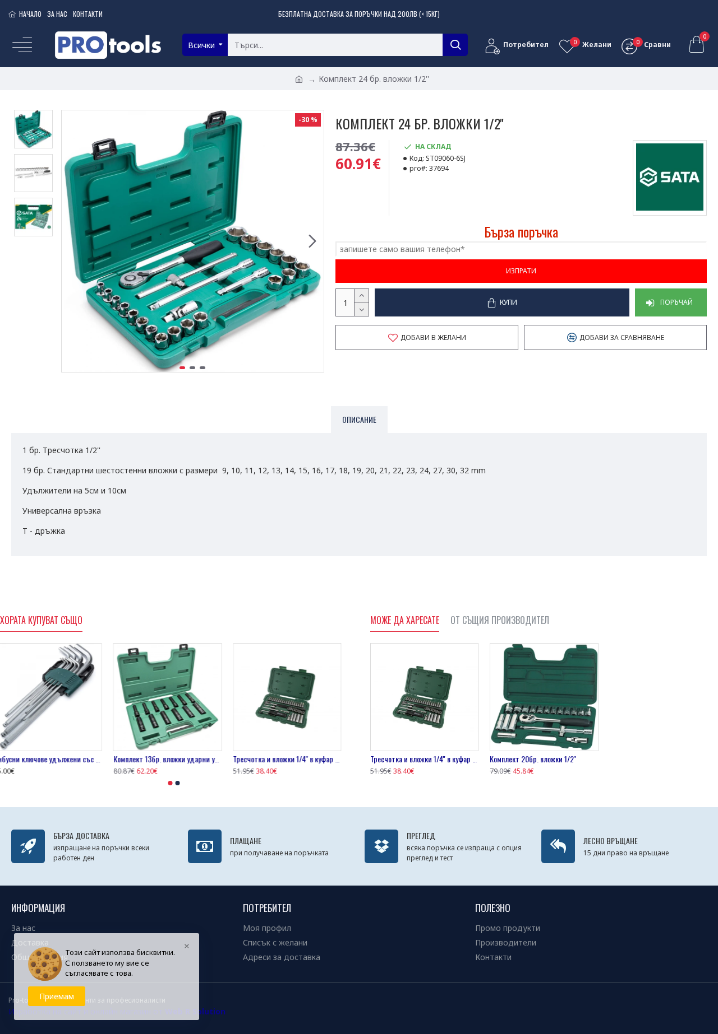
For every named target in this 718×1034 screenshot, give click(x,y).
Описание (359, 419)
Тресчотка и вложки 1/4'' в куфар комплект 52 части (294, 759)
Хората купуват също (41, 620)
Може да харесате (404, 620)
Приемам (56, 996)
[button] (73, 241)
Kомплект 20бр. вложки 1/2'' (533, 759)
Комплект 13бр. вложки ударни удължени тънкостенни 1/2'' (173, 759)
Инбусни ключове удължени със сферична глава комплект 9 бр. (54, 759)
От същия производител (499, 620)
